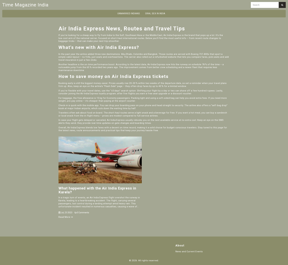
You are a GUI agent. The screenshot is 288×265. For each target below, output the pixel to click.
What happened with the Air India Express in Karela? (97, 190)
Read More (64, 217)
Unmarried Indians (128, 13)
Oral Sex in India (155, 13)
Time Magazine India (25, 5)
